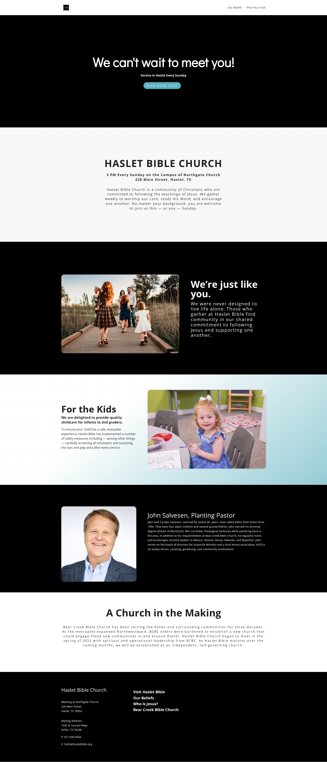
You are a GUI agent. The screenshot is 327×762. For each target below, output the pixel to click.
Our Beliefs (235, 7)
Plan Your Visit (256, 7)
